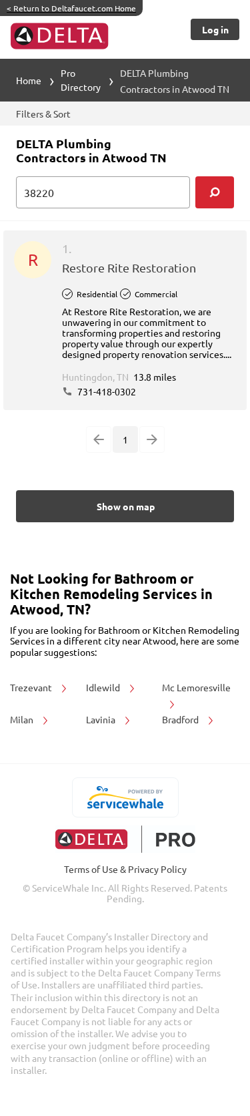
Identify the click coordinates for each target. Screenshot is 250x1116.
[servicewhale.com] (125, 797)
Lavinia (101, 719)
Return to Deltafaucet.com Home (71, 8)
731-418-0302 (105, 391)
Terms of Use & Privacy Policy (125, 869)
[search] (214, 192)
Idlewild (104, 687)
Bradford (181, 719)
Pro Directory (81, 80)
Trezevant (32, 687)
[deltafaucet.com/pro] (125, 839)
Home (28, 80)
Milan (22, 719)
